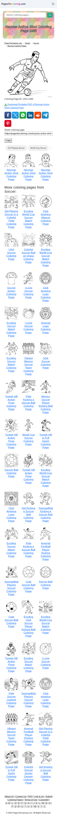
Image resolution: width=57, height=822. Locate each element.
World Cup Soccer (38, 148)
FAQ (30, 796)
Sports (27, 43)
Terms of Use (30, 800)
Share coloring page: (14, 130)
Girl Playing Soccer (16, 148)
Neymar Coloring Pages (16, 46)
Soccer (36, 43)
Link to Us (39, 796)
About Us (9, 796)
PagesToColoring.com (13, 43)
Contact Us (20, 796)
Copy (8, 140)
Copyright (44, 800)
